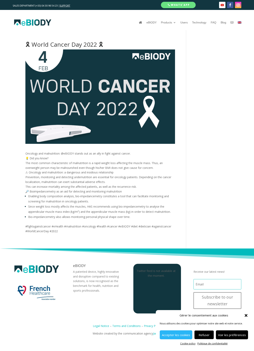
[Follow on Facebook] (230, 5)
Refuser (204, 335)
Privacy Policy (152, 326)
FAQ (213, 22)
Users (184, 22)
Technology (199, 22)
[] (232, 22)
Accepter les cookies (176, 335)
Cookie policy (187, 343)
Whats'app (180, 5)
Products (166, 22)
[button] (246, 315)
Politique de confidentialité (212, 343)
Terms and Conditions (126, 326)
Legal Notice (101, 326)
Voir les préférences (232, 335)
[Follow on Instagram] (238, 5)
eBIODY (151, 22)
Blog (223, 22)
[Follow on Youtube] (222, 5)
